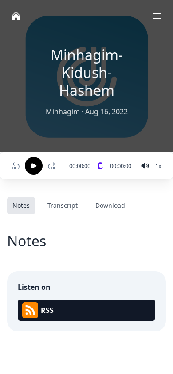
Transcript (62, 205)
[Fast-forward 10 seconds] (53, 165)
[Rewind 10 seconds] (16, 165)
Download (110, 205)
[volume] (145, 165)
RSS (47, 310)
